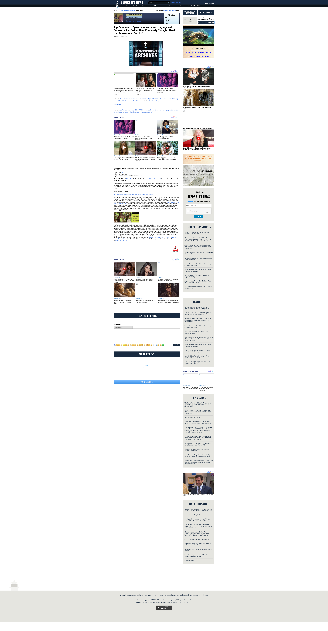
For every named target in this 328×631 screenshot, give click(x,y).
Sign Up (211, 3)
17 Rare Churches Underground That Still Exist (197, 108)
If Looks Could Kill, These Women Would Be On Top (144, 279)
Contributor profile (130, 21)
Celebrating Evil (189, 560)
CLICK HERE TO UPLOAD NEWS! (206, 22)
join (122, 172)
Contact (148, 595)
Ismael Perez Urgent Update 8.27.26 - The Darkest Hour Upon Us (197, 362)
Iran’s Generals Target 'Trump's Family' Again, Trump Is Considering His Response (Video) (198, 455)
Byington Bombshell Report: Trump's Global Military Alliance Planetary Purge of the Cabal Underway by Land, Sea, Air (198, 437)
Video (182, 5)
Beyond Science (142, 5)
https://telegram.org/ (207, 174)
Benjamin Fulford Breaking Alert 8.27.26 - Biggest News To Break (196, 232)
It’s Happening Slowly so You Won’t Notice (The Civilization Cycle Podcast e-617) (197, 519)
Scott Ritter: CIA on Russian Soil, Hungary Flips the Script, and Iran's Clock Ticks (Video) (198, 422)
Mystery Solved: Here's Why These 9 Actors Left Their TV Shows (198, 495)
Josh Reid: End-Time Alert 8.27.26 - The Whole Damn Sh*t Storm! (196, 356)
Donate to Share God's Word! (198, 56)
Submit (198, 216)
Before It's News (132, 2)
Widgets (205, 595)
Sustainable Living (164, 5)
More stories (138, 21)
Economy (129, 5)
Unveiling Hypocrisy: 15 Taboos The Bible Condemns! (196, 87)
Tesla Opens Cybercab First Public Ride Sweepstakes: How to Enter (196, 555)
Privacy (154, 595)
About (122, 595)
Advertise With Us (132, 595)
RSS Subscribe (194, 595)
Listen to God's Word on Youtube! (198, 52)
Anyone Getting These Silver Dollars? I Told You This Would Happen (197, 281)
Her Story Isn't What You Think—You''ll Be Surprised (124, 158)
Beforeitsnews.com (128, 11)
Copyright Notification (180, 595)
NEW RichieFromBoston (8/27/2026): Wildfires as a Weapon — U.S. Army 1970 (198, 313)
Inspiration (173, 5)
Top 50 (187, 5)
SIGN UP (190, 201)
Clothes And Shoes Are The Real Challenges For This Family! (144, 138)
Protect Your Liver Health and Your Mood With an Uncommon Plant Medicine (198, 544)
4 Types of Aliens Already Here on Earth (196, 539)
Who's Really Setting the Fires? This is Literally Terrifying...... (196, 332)
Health (135, 5)
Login (206, 3)
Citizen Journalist (155, 179)
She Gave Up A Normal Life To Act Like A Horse (145, 301)
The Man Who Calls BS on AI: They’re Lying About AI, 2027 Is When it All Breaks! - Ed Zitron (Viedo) (197, 320)
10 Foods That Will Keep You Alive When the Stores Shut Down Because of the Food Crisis (198, 509)
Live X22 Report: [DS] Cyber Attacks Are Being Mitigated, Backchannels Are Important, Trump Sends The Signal (198, 339)
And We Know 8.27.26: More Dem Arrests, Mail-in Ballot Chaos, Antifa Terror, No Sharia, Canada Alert (198, 246)
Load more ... (146, 382)
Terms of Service (165, 595)
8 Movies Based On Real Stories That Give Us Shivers (124, 137)
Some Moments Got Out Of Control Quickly (197, 128)
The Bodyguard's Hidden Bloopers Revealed (165, 137)
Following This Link (121, 240)
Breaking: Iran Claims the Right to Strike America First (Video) (196, 449)
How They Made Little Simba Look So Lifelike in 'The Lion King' (123, 302)
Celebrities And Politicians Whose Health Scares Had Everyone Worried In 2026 (197, 149)
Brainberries (117, 135)
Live (179, 5)
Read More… (118, 104)
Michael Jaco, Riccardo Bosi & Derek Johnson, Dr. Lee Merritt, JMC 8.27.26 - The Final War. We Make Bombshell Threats (197, 239)
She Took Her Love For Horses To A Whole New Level (168, 279)
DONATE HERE (190, 13)
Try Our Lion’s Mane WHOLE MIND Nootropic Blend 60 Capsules (133, 194)
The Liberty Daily (154, 101)
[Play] (198, 36)
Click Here (129, 179)
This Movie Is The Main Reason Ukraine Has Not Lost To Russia (168, 301)
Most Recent (194, 5)
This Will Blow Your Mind (192, 417)
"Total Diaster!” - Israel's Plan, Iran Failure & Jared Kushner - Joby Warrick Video (197, 444)
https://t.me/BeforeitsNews (192, 180)
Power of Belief (153, 5)
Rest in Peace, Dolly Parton (192, 515)
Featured (123, 5)
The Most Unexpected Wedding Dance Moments (206, 388)
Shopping (201, 5)
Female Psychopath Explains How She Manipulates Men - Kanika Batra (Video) (196, 307)
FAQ (142, 595)
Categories (209, 5)
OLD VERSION (206, 12)
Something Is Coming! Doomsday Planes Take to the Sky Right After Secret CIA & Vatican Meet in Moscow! (198, 462)
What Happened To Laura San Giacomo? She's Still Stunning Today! (145, 159)
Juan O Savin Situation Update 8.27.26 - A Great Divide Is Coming (197, 351)
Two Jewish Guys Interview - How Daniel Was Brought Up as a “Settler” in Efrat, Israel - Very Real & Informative (198, 526)
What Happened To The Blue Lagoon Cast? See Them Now (166, 158)
